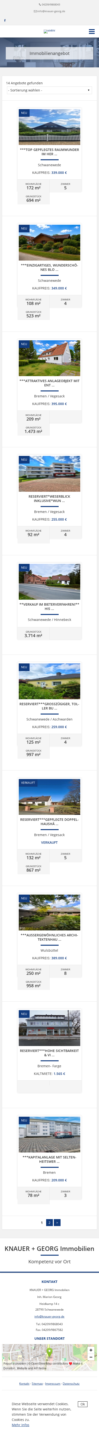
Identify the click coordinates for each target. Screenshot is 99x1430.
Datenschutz (71, 1384)
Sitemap (37, 1384)
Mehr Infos (20, 1425)
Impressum (52, 1384)
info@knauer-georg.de (51, 11)
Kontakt (24, 1384)
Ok (82, 1404)
